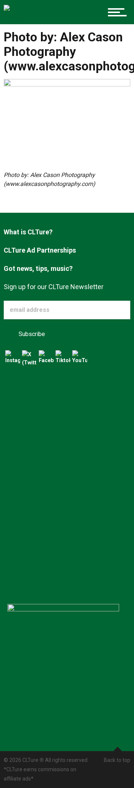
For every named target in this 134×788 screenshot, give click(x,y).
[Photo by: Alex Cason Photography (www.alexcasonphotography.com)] (67, 124)
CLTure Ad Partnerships (40, 250)
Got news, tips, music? (38, 268)
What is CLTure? (28, 232)
